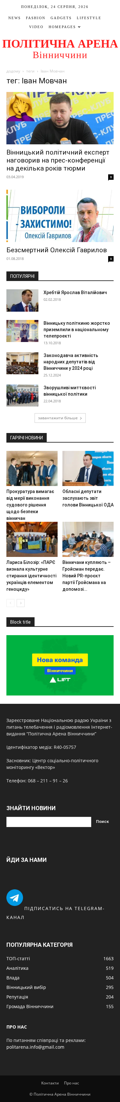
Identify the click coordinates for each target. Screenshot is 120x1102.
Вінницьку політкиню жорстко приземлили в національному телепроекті (77, 329)
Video (36, 27)
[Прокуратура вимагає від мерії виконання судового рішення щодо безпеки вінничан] (32, 468)
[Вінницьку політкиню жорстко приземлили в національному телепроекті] (22, 331)
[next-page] (21, 603)
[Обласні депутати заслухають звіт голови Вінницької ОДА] (88, 468)
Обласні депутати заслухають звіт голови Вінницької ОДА (88, 498)
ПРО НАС (16, 1027)
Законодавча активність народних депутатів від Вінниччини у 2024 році (71, 362)
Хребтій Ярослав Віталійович (75, 292)
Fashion (35, 18)
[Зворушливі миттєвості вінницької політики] (22, 395)
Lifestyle (89, 18)
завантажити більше (58, 418)
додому (13, 71)
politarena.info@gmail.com (35, 1047)
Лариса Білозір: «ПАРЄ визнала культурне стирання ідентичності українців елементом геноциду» (31, 576)
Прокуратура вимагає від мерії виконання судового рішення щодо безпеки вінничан (30, 505)
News (14, 18)
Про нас (71, 1083)
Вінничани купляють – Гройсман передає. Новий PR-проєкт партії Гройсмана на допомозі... (86, 576)
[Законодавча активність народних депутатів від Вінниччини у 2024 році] (22, 363)
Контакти (50, 1083)
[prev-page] (10, 603)
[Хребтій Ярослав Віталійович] (22, 300)
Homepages (62, 27)
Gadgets (61, 18)
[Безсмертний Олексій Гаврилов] (60, 216)
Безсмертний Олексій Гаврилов (56, 250)
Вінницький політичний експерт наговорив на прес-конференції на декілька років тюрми (57, 160)
